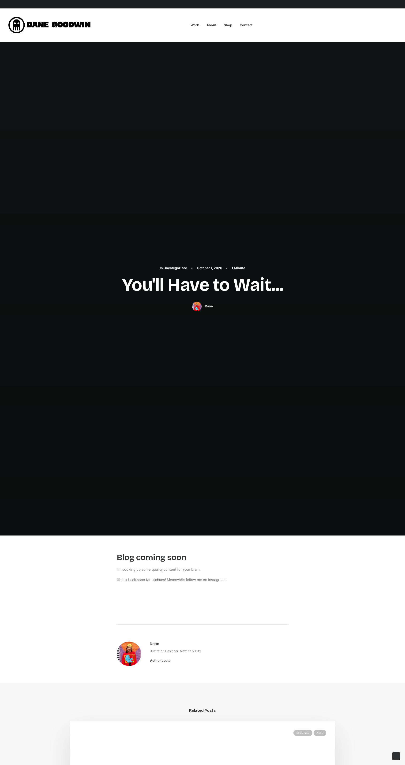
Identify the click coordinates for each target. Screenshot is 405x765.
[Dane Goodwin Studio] (50, 25)
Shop (228, 25)
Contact (246, 25)
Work (195, 25)
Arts (320, 732)
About (211, 25)
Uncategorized (175, 268)
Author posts (160, 660)
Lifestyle (302, 732)
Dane (209, 306)
